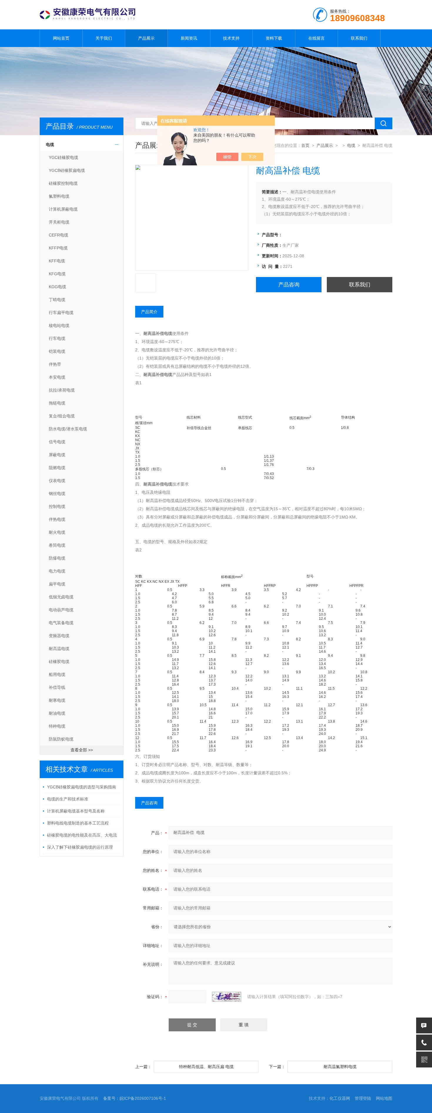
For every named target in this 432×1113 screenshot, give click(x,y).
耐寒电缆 (57, 700)
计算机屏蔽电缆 (63, 209)
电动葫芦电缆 (61, 609)
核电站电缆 (59, 325)
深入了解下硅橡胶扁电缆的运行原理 (80, 847)
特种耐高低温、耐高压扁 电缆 (206, 1066)
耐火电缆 (57, 532)
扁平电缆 (57, 584)
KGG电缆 (57, 286)
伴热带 (55, 364)
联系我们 (359, 38)
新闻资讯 (189, 38)
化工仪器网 (339, 1098)
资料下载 (274, 38)
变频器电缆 (59, 635)
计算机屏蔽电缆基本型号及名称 (76, 811)
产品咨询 (288, 285)
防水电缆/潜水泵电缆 (68, 429)
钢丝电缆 (57, 493)
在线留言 (316, 38)
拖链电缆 (57, 403)
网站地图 (384, 1098)
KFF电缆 (57, 260)
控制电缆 (57, 506)
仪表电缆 (57, 480)
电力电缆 (57, 571)
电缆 (50, 144)
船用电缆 (57, 674)
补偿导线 (57, 687)
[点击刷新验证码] (226, 997)
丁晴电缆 (57, 299)
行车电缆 (57, 338)
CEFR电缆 (58, 235)
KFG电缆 (57, 273)
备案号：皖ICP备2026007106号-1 (134, 1098)
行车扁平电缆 (61, 312)
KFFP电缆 (58, 248)
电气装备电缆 (61, 622)
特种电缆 (57, 726)
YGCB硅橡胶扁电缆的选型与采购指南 (81, 787)
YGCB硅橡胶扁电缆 (67, 170)
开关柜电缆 (59, 222)
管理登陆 (363, 1098)
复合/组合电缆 (62, 416)
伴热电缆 (57, 519)
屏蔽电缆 (57, 454)
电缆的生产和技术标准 (67, 799)
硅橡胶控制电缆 (63, 183)
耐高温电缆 (59, 648)
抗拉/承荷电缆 (62, 390)
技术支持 (231, 38)
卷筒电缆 (57, 545)
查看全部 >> (82, 750)
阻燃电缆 (57, 467)
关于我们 (104, 38)
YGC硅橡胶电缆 (63, 157)
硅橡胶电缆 (59, 661)
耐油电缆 (57, 713)
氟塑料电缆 (59, 196)
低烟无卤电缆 (61, 597)
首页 (305, 145)
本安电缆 (57, 377)
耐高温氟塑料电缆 (340, 1066)
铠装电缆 (57, 351)
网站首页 (61, 38)
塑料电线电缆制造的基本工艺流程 (78, 823)
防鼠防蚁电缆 (61, 739)
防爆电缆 (57, 558)
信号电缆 (57, 441)
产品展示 (146, 38)
